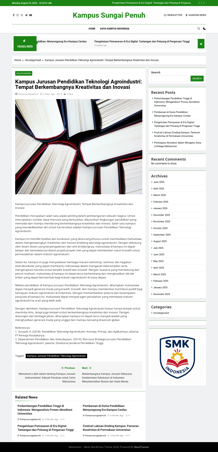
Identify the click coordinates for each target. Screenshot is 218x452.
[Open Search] (198, 28)
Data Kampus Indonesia (114, 28)
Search (155, 72)
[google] (26, 15)
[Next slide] (204, 3)
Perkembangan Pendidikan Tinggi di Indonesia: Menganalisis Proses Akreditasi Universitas (45, 409)
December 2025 (161, 215)
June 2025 (158, 254)
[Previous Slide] (199, 3)
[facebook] (13, 15)
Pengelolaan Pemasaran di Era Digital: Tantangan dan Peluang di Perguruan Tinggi (152, 3)
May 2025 (158, 261)
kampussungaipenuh (28, 94)
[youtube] (30, 15)
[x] (22, 15)
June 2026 (158, 182)
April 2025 (158, 267)
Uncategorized (23, 73)
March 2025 (159, 274)
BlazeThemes (141, 447)
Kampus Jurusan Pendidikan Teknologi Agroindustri (56, 355)
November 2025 (161, 221)
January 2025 (160, 287)
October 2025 (160, 228)
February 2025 (160, 281)
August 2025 (160, 241)
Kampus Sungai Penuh (109, 15)
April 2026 (158, 188)
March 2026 (159, 195)
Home (92, 28)
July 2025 (158, 248)
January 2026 (160, 208)
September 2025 (162, 234)
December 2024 (161, 294)
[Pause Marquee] (201, 43)
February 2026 (160, 201)
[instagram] (17, 15)
